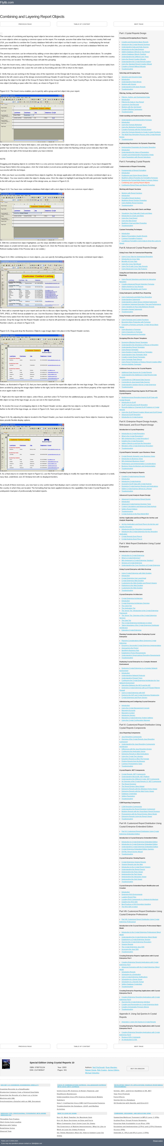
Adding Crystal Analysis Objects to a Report (137, 489)
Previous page (25, 24)
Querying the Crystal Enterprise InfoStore (136, 1002)
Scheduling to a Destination (131, 974)
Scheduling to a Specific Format (133, 982)
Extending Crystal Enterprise (131, 630)
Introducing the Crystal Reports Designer (136, 44)
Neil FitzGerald (99, 1067)
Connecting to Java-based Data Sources (136, 382)
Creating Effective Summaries (132, 109)
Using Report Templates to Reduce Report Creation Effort (141, 362)
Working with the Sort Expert (131, 107)
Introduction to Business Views (132, 459)
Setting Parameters (128, 796)
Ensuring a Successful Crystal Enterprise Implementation (141, 645)
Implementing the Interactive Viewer (134, 877)
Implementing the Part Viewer (132, 874)
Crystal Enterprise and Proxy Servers (134, 698)
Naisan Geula (90, 1070)
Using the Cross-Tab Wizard (131, 264)
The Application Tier (128, 608)
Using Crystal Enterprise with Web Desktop (136, 573)
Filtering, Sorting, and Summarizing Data (136, 97)
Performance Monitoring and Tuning (134, 289)
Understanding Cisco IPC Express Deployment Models (80, 1097)
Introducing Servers (128, 715)
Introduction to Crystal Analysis (132, 417)
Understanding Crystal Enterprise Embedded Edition (140, 847)
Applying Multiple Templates (131, 364)
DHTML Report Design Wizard (132, 852)
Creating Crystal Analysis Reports (133, 476)
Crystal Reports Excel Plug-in (132, 536)
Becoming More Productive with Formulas (136, 322)
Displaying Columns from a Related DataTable (19, 1092)
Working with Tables (8, 1125)
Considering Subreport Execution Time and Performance (141, 304)
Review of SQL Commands (131, 1037)
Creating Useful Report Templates (133, 357)
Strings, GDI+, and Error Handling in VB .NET (132, 1091)
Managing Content (128, 713)
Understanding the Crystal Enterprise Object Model (139, 937)
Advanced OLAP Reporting (131, 415)
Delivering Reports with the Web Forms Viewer (138, 791)
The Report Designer (129, 784)
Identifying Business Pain (130, 650)
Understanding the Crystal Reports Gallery (136, 62)
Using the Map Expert (129, 221)
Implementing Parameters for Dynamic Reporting (139, 147)
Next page (138, 24)
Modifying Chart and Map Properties (134, 223)
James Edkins (113, 1070)
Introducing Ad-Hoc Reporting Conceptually (137, 529)
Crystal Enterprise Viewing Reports (134, 862)
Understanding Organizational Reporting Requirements (141, 655)
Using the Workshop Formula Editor (134, 127)
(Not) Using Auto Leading (10, 1122)
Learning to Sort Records (130, 104)
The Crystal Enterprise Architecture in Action (137, 623)
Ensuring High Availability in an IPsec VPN (132, 1123)
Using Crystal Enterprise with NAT (133, 693)
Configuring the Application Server (133, 751)
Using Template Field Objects (132, 359)
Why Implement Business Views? (133, 461)
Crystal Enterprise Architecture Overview (136, 603)
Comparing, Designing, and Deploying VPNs (132, 1113)
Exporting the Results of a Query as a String (19, 1095)
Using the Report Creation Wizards (134, 59)
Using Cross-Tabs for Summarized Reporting (137, 257)
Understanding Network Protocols (133, 675)
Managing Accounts (128, 710)
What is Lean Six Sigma (67, 1113)
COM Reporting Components (132, 807)
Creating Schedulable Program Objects (135, 1007)
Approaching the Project (130, 648)
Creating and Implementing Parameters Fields (138, 155)
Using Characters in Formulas (132, 332)
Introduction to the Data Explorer (133, 49)
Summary (61, 1100)
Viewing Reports (127, 944)
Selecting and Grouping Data (132, 77)
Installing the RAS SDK (130, 902)
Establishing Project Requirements (134, 653)
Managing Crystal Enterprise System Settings (137, 718)
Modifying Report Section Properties (134, 200)
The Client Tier (127, 606)
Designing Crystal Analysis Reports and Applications (140, 486)
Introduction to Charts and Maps (133, 216)
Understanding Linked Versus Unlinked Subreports (139, 302)
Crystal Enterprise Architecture (132, 598)
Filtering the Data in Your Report (133, 102)
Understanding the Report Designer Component (138, 809)
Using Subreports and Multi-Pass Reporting (137, 297)
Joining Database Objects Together (134, 54)
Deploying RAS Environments (132, 894)
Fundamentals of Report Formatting (134, 170)
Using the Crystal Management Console (135, 708)
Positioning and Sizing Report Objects (135, 175)
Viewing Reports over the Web (132, 864)
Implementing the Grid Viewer (132, 879)
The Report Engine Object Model (133, 786)
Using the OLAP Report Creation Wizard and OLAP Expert (142, 412)
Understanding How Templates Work (134, 355)
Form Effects (119, 1097)
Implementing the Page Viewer (132, 872)
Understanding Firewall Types (132, 678)
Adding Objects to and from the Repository (136, 443)
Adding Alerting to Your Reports (132, 287)
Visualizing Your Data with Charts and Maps (137, 213)
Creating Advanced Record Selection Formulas (138, 284)
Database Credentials (129, 794)
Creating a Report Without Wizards (134, 66)
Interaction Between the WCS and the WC (136, 685)
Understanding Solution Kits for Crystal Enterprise (139, 385)
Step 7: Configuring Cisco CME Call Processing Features (81, 1103)
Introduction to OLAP (129, 402)
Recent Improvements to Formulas (133, 334)
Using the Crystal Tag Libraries (132, 756)
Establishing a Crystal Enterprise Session (136, 939)
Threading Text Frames (9, 1119)
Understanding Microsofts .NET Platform (135, 777)
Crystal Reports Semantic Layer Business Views (138, 456)
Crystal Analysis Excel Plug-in (132, 539)
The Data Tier (126, 620)
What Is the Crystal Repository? (132, 436)
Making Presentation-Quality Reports (134, 236)
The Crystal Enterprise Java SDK (133, 947)
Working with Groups (129, 84)
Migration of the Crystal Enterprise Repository (137, 446)
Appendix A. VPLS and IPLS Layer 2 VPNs (131, 1133)
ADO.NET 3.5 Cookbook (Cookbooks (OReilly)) (20, 1085)
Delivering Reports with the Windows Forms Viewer (139, 789)
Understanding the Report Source (133, 869)
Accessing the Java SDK (130, 949)
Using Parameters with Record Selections (136, 157)
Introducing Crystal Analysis (131, 481)
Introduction (126, 79)
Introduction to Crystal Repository (133, 433)
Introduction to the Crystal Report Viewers (136, 867)
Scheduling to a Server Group (132, 979)
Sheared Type (6, 1131)
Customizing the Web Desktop (132, 588)
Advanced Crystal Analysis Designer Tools (136, 504)
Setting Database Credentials (132, 984)
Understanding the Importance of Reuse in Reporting (140, 345)
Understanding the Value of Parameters (135, 152)
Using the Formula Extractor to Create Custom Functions (141, 132)
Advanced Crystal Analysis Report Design (136, 499)
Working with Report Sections (132, 193)
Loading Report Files (129, 897)
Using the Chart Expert (129, 218)
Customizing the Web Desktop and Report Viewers (139, 583)
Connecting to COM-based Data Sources (136, 380)
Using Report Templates (130, 350)
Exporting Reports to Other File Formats (135, 759)
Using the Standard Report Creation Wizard (137, 64)
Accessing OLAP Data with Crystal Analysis (137, 484)
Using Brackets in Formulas (131, 329)
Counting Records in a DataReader (14, 1089)
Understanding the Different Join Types (135, 57)
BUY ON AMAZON (138, 1068)
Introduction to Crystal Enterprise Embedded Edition (140, 842)
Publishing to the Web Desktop (132, 585)
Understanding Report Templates (133, 347)
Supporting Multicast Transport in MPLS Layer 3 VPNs (136, 1117)
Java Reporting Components (132, 737)
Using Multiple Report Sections (132, 203)
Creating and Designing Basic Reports (135, 42)
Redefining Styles (7, 1128)
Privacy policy (158, 1141)
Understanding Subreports (131, 299)
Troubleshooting (127, 69)
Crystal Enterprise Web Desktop (133, 581)
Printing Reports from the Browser (133, 761)
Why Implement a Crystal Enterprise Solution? (137, 560)
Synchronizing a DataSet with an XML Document (20, 1101)
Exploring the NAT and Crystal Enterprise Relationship (140, 695)
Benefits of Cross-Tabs (129, 261)
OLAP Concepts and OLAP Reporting (135, 405)
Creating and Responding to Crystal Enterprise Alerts (140, 1004)
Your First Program (122, 1094)
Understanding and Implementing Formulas (137, 120)
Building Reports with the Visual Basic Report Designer (141, 811)
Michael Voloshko (92, 1073)
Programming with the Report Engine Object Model (139, 814)
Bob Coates (102, 1070)
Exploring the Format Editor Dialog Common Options (140, 180)
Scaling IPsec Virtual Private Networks (130, 1120)
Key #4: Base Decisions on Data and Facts (75, 1120)
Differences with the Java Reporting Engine (137, 749)
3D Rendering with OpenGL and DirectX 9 (131, 1103)
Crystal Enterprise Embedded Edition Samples (138, 849)
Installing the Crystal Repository (133, 441)
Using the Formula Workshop (132, 125)
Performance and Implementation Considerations (139, 464)
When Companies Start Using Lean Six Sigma (76, 1123)
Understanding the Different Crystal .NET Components (140, 779)
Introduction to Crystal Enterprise (133, 555)
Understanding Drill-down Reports (133, 87)
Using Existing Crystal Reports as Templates (137, 352)
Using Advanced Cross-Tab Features (134, 269)
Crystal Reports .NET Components (134, 774)
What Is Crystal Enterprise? (131, 558)
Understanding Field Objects (131, 82)
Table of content (82, 24)
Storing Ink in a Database (124, 1100)
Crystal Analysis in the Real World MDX (135, 514)
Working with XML (7, 1098)
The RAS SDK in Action (130, 907)
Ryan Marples (111, 1067)
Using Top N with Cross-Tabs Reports (135, 266)
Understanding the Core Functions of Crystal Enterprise (141, 565)
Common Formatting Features (132, 238)
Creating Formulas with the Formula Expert (136, 129)
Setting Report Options (129, 509)
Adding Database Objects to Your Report (136, 52)
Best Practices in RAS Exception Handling (136, 904)
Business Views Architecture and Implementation (138, 466)
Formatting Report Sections (131, 198)
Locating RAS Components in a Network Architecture (140, 899)
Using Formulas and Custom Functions (135, 320)
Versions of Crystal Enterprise (132, 563)
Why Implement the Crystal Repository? (135, 438)
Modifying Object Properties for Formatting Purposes (140, 178)
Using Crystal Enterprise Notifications (134, 977)
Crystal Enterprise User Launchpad (134, 578)
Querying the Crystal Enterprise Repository (136, 942)
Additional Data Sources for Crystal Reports (137, 372)
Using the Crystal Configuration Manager (136, 720)
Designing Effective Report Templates (135, 342)
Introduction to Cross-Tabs (131, 259)
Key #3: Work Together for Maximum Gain (74, 1117)
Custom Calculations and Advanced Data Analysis (139, 506)
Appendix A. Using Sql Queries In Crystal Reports (139, 1022)
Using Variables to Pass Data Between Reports (138, 307)
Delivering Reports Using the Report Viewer (137, 816)
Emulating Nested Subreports (132, 309)
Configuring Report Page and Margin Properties (138, 185)
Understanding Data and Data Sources (135, 47)
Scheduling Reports (128, 972)
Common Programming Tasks (132, 764)
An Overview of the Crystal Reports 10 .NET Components (141, 781)
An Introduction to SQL (129, 1040)
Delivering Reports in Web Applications (135, 754)
